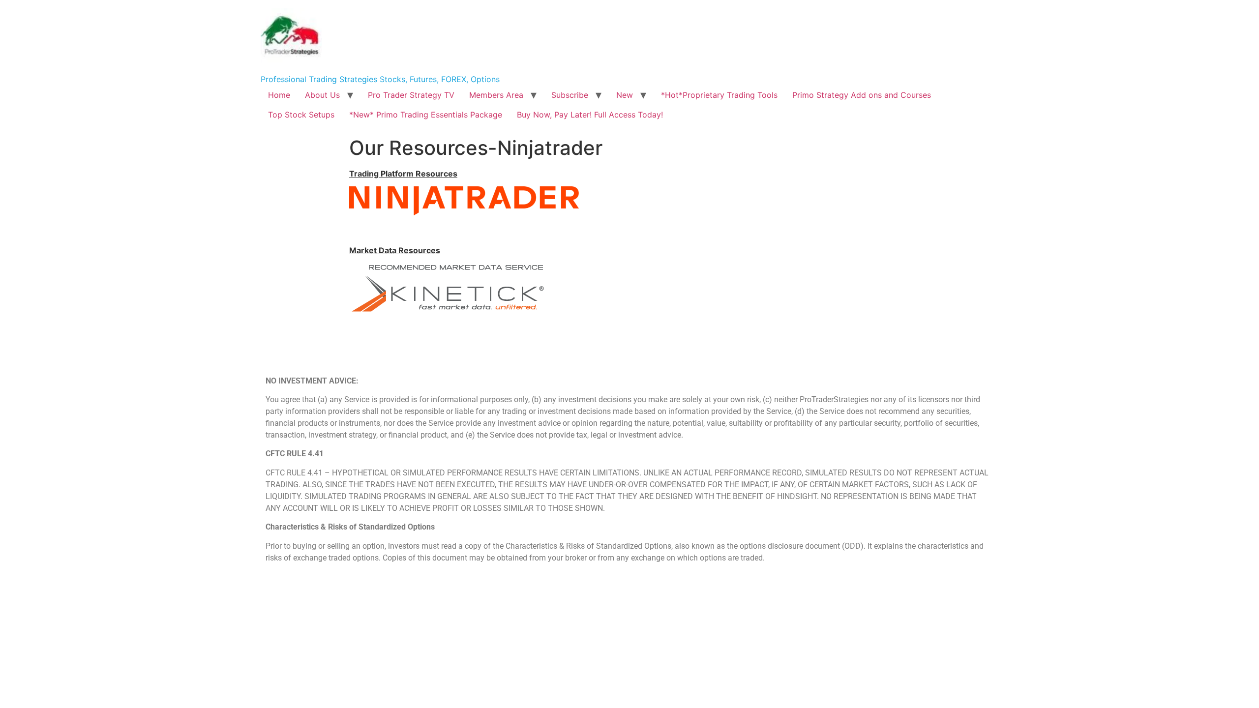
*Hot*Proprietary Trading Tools (719, 95)
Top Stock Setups (301, 114)
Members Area (496, 95)
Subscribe (569, 95)
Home (279, 95)
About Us (322, 95)
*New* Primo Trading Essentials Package (425, 114)
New (624, 95)
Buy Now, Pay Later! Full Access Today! (590, 114)
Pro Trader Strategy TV (411, 95)
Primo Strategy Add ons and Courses (861, 95)
